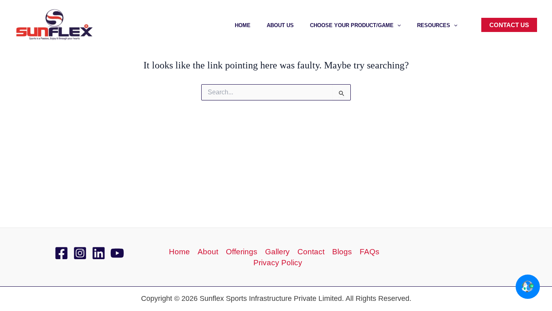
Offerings (241, 251)
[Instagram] (80, 253)
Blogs (342, 251)
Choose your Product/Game (352, 25)
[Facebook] (61, 253)
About (208, 251)
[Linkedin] (98, 253)
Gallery (277, 251)
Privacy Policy (277, 262)
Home (243, 25)
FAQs (369, 251)
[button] (397, 25)
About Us (280, 25)
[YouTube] (117, 253)
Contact (310, 251)
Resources (433, 25)
